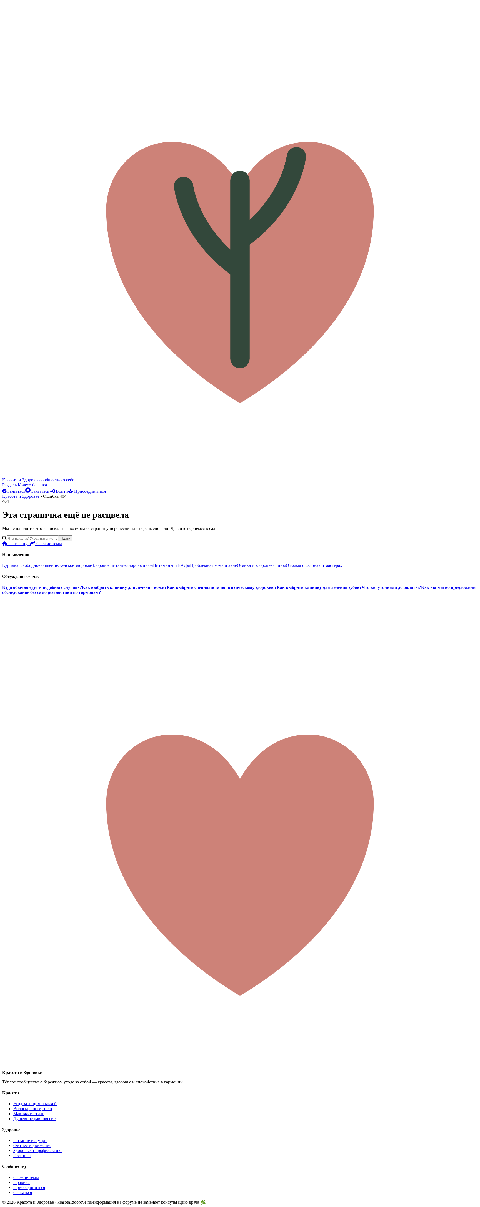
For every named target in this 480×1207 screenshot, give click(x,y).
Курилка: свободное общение (30, 565)
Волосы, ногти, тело (32, 1108)
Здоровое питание (109, 565)
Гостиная (22, 1155)
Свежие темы (48, 543)
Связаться (22, 1192)
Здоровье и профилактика (37, 1150)
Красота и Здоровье (20, 496)
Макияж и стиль (28, 1113)
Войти (61, 491)
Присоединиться (89, 491)
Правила (21, 1182)
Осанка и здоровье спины (261, 565)
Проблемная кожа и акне (213, 565)
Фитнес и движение (32, 1145)
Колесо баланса (32, 484)
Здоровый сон (139, 565)
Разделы (10, 484)
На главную (19, 543)
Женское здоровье (75, 565)
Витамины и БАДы (171, 565)
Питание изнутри (30, 1140)
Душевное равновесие (34, 1118)
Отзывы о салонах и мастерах (314, 565)
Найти (65, 538)
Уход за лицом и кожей (35, 1103)
